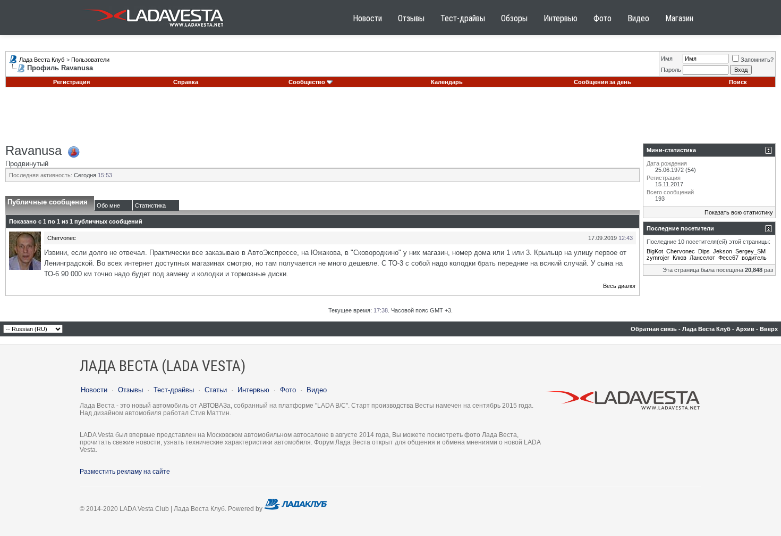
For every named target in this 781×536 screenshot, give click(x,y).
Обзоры (514, 18)
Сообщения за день (602, 82)
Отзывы (411, 18)
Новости (367, 18)
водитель (754, 257)
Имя (667, 58)
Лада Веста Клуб (41, 59)
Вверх (769, 329)
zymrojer (658, 257)
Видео (638, 18)
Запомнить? (757, 59)
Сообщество (306, 82)
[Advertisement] (390, 119)
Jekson (722, 251)
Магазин (679, 18)
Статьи (216, 390)
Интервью (561, 18)
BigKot (655, 251)
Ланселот (702, 257)
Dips (704, 251)
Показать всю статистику (738, 212)
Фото (602, 18)
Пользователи (90, 59)
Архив (745, 329)
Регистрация (71, 82)
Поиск (738, 82)
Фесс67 (728, 257)
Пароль (671, 70)
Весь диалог (619, 286)
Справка (185, 82)
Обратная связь (654, 329)
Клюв (679, 257)
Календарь (447, 82)
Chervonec (61, 238)
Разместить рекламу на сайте (125, 471)
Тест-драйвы (462, 18)
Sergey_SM (750, 251)
